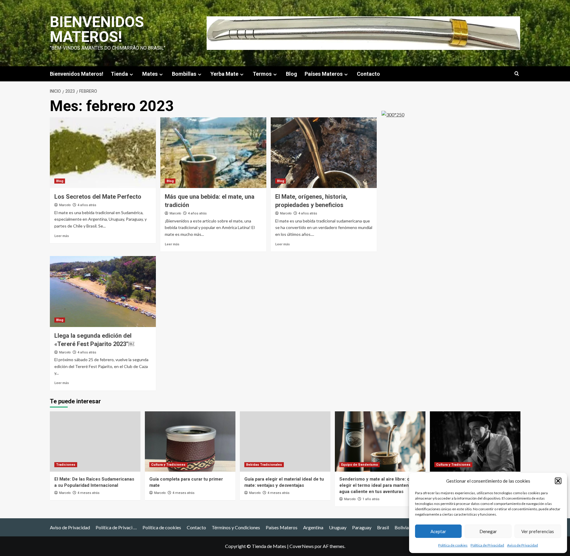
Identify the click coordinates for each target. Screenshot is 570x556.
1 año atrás (370, 499)
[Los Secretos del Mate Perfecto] (103, 152)
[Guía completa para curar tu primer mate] (190, 441)
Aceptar (438, 531)
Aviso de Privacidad (522, 545)
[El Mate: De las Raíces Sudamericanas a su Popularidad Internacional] (95, 441)
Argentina (313, 527)
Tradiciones (65, 465)
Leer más (61, 235)
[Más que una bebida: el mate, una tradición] (213, 152)
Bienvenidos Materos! (97, 29)
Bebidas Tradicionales (264, 465)
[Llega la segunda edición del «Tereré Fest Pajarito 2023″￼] (103, 291)
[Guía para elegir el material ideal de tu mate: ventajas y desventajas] (285, 441)
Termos (262, 74)
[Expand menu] (131, 74)
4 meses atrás (88, 493)
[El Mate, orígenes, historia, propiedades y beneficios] (324, 152)
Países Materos (324, 74)
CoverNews (301, 546)
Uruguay (337, 527)
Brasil (383, 527)
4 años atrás (86, 205)
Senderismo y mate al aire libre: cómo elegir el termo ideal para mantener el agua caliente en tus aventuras (379, 485)
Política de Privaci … (116, 527)
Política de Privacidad (487, 545)
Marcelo (65, 205)
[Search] (516, 74)
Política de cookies (453, 545)
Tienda (119, 74)
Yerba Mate (224, 74)
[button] (558, 481)
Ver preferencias (537, 531)
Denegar (488, 531)
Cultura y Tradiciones (168, 465)
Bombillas (184, 74)
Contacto (368, 74)
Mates (150, 74)
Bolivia (402, 527)
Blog (291, 74)
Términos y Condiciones (236, 527)
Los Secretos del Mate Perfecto (97, 196)
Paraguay (361, 527)
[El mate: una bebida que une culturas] (475, 441)
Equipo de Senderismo (359, 465)
